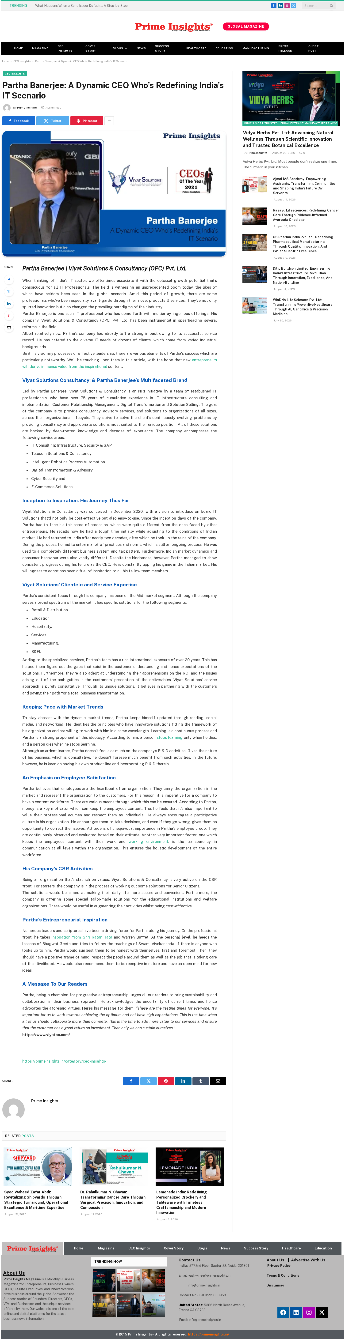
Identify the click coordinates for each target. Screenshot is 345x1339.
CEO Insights (65, 48)
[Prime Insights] (112, 26)
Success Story (162, 48)
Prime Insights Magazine (22, 1279)
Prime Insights (27, 107)
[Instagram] (309, 1312)
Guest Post (313, 48)
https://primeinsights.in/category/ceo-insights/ (64, 1061)
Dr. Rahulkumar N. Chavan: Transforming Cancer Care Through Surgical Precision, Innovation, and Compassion (113, 1200)
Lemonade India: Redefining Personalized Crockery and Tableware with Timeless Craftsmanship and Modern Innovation (181, 1202)
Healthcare (196, 48)
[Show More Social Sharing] (109, 120)
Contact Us (189, 1260)
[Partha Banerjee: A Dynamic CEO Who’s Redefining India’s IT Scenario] (114, 193)
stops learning (170, 737)
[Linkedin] (296, 1312)
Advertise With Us (308, 1260)
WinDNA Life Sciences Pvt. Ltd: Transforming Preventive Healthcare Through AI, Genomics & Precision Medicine (302, 307)
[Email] (9, 327)
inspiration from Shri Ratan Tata (82, 937)
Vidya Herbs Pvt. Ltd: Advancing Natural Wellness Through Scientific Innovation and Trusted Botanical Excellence (288, 139)
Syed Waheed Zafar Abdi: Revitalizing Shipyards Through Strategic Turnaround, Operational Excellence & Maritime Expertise (88, 6)
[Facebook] (9, 279)
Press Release (285, 48)
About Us (275, 1260)
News (141, 48)
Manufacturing (256, 48)
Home (18, 48)
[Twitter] (9, 291)
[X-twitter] (322, 1312)
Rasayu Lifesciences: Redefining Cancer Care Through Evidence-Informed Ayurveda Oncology (306, 215)
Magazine (40, 48)
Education (224, 48)
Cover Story (90, 48)
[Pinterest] (9, 315)
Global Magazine (246, 26)
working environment (148, 841)
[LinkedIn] (9, 303)
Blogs (118, 48)
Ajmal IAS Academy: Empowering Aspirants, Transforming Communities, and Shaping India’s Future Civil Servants (305, 186)
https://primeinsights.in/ (209, 1334)
